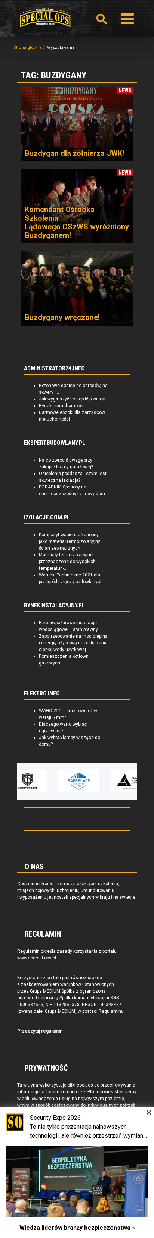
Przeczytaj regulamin (39, 1031)
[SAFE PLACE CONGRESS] (62, 781)
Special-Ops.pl (45, 17)
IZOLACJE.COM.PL (47, 517)
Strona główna (27, 47)
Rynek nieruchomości (61, 405)
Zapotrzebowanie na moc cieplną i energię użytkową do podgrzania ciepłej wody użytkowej (73, 643)
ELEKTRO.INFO (42, 693)
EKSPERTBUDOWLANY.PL (54, 443)
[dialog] (77, 1172)
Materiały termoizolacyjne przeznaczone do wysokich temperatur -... (67, 561)
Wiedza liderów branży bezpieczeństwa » (77, 1227)
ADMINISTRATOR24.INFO (54, 368)
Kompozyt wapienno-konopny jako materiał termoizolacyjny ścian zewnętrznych (69, 541)
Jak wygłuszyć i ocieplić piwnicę (72, 399)
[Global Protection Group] (115, 781)
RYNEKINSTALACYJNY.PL (54, 605)
